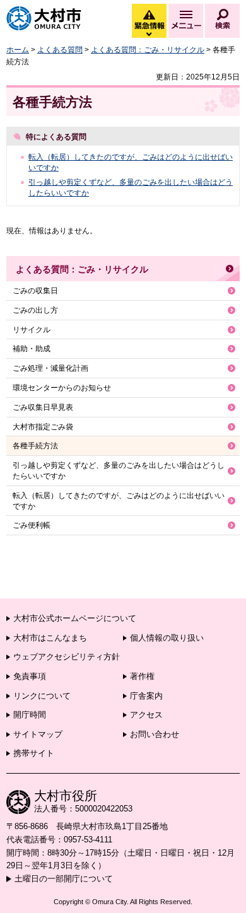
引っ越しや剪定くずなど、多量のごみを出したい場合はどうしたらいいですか (119, 470)
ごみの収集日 (35, 290)
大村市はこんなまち (50, 638)
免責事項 (29, 676)
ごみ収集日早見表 (43, 407)
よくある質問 (60, 49)
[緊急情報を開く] (148, 35)
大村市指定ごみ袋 (43, 426)
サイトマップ (37, 734)
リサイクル (31, 329)
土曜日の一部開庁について (64, 878)
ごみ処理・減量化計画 (50, 368)
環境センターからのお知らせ (62, 387)
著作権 (142, 676)
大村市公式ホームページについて (74, 618)
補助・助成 (31, 348)
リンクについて (42, 696)
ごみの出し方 (35, 310)
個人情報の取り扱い (167, 638)
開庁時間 (29, 714)
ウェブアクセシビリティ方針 (66, 656)
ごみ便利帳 (31, 525)
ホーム (17, 49)
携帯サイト (33, 753)
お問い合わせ (154, 734)
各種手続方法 (35, 445)
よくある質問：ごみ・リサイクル (147, 49)
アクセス (146, 714)
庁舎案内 (146, 696)
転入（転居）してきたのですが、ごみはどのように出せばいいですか (119, 501)
